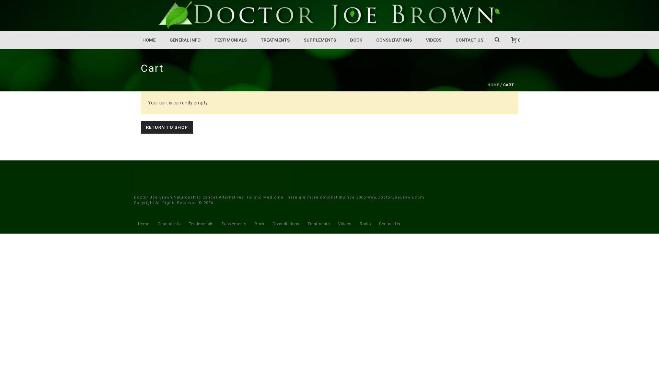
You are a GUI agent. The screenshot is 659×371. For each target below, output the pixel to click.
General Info (185, 40)
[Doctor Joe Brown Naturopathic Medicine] (329, 15)
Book (356, 40)
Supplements (320, 40)
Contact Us (469, 40)
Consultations (394, 40)
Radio (365, 224)
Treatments (275, 40)
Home (148, 40)
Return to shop (167, 127)
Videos (433, 40)
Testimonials (231, 40)
